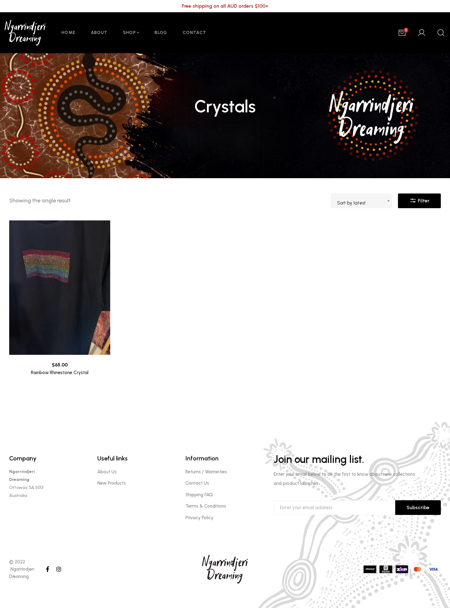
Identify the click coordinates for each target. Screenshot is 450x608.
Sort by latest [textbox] (351, 203)
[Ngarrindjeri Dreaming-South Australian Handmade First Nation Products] (28, 32)
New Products (111, 483)
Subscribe (418, 507)
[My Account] (421, 32)
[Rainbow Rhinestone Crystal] (59, 287)
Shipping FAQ (199, 494)
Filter (423, 201)
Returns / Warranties (206, 472)
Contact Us (197, 483)
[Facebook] (47, 569)
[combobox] (361, 200)
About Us (107, 472)
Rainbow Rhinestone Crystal (59, 372)
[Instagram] (58, 569)
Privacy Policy (199, 517)
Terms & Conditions (206, 506)
